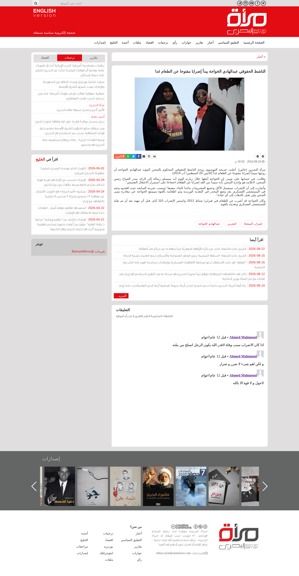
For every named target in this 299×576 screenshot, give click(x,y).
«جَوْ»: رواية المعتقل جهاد (128, 473)
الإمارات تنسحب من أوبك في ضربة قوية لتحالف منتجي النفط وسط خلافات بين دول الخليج (70, 182)
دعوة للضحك (95, 471)
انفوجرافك (106, 553)
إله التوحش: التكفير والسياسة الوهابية (62, 473)
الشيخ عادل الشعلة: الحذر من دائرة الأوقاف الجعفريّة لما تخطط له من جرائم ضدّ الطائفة (202, 248)
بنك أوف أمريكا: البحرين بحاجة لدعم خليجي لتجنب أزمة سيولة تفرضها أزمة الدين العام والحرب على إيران (192, 285)
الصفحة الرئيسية (253, 42)
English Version (44, 13)
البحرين (231, 223)
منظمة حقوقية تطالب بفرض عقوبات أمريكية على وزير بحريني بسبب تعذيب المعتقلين (71, 95)
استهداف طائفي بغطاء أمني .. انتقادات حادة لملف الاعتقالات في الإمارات (71, 210)
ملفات (137, 42)
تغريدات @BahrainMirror (88, 251)
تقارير (199, 42)
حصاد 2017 (226, 471)
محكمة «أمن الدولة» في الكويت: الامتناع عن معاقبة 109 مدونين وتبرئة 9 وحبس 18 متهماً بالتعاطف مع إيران (70, 196)
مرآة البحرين (247, 22)
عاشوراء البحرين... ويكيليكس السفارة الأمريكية (193, 476)
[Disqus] (190, 384)
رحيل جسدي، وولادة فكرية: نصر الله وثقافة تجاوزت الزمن (69, 119)
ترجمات (163, 42)
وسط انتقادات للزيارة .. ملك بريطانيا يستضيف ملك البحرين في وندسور (73, 142)
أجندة (125, 42)
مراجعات (82, 546)
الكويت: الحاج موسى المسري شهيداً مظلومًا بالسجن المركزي (72, 170)
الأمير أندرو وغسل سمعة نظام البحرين (80, 107)
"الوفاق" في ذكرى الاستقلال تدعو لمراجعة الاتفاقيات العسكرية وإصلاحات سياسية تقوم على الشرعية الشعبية (194, 264)
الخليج (114, 42)
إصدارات (100, 42)
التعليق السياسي (228, 42)
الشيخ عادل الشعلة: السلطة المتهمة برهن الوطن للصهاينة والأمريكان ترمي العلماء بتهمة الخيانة (194, 255)
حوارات (186, 42)
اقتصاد (150, 42)
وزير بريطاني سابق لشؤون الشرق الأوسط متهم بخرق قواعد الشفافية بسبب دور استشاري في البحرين (72, 130)
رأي (174, 42)
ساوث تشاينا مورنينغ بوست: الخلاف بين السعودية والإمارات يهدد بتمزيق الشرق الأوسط (73, 84)
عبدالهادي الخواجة (209, 223)
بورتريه (108, 546)
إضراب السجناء (253, 223)
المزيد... (121, 296)
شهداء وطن (160, 471)
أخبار (211, 42)
